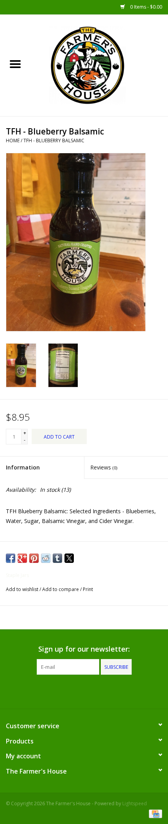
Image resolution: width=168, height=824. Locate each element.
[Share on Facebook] (10, 558)
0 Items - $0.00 (145, 7)
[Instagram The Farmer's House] (98, 690)
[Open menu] (15, 64)
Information (23, 467)
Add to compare (61, 589)
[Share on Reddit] (45, 558)
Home (13, 140)
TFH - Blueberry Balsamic (53, 140)
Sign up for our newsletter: (84, 649)
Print (88, 589)
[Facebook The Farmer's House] (70, 690)
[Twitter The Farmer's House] (84, 690)
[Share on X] (69, 558)
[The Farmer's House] (99, 64)
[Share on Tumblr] (57, 558)
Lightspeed (134, 803)
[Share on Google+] (22, 558)
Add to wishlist (22, 589)
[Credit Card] (154, 813)
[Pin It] (34, 558)
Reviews (103, 467)
